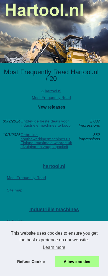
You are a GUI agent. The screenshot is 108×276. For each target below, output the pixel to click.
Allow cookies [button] (77, 261)
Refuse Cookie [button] (31, 261)
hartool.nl (53, 91)
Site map (14, 190)
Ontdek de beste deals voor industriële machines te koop (45, 123)
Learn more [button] (54, 247)
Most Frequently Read (51, 97)
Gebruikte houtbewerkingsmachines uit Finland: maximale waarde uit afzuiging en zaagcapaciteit (46, 141)
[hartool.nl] (54, 31)
